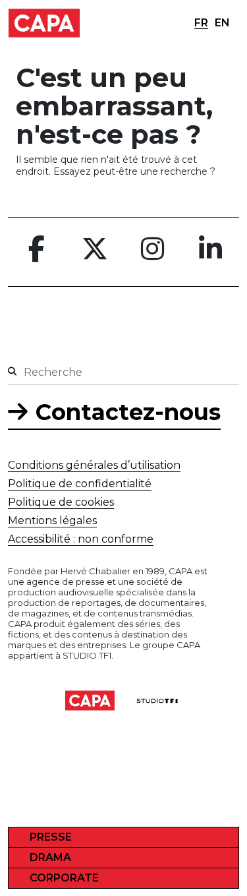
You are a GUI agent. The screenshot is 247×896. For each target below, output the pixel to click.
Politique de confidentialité (79, 483)
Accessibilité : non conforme (80, 539)
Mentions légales (52, 520)
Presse (51, 837)
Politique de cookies (61, 502)
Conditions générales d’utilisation (94, 465)
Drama (50, 857)
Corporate (64, 878)
